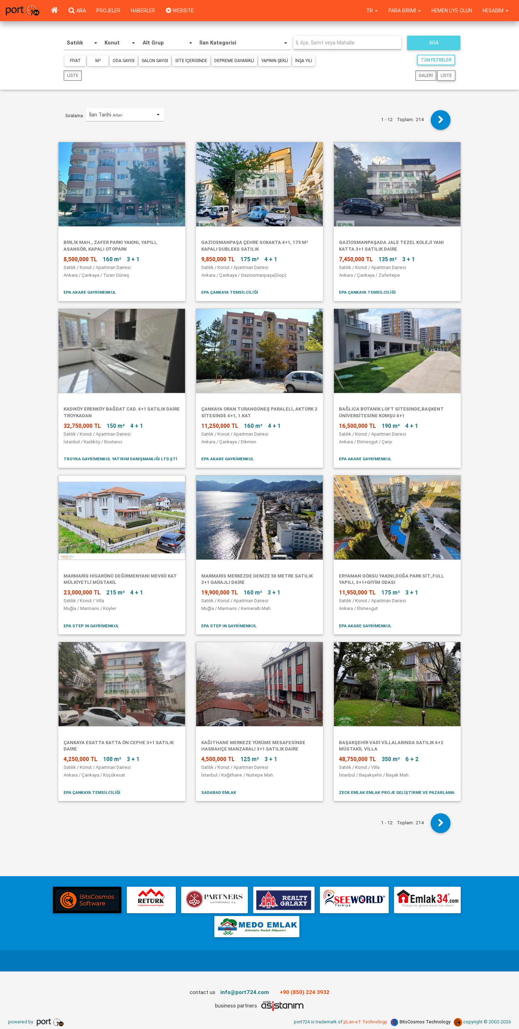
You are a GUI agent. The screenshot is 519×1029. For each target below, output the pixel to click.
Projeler (108, 10)
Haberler (143, 10)
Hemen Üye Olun (451, 10)
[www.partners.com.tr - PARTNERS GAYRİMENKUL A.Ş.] (214, 900)
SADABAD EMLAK (218, 792)
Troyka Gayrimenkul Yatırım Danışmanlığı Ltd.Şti (120, 458)
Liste (72, 75)
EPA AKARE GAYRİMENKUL (90, 292)
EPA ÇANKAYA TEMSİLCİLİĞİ (229, 292)
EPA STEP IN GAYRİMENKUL (91, 625)
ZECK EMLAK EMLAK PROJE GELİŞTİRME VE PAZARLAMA (396, 792)
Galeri (426, 75)
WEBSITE (182, 10)
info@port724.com (244, 992)
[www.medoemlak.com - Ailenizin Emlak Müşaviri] (256, 926)
